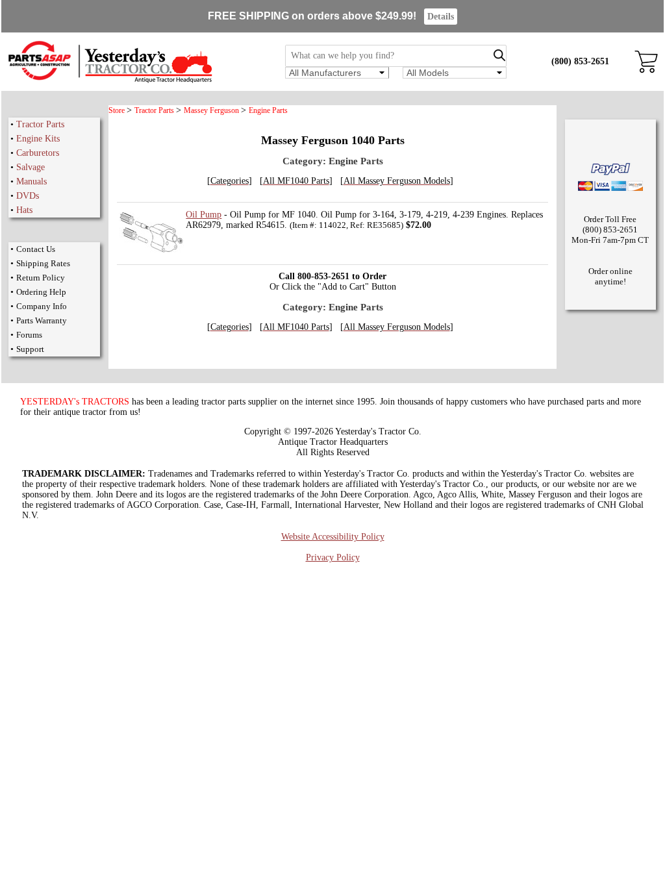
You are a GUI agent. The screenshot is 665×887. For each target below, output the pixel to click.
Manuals (31, 181)
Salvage (30, 167)
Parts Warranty (41, 320)
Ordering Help (41, 292)
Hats (24, 210)
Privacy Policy (333, 557)
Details (440, 16)
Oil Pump (203, 214)
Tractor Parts (40, 124)
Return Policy (40, 277)
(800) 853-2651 (580, 61)
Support (30, 349)
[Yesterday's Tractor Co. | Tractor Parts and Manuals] (109, 81)
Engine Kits (38, 139)
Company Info (41, 306)
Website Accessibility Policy (332, 537)
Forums (29, 335)
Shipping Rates (43, 263)
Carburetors (37, 153)
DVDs (27, 196)
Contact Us (35, 249)
